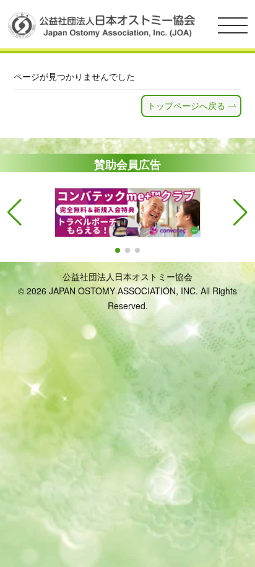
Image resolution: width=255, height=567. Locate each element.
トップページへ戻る (186, 105)
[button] (117, 250)
